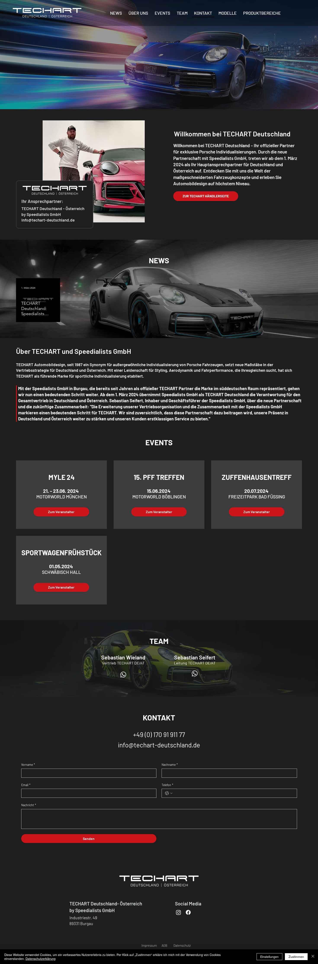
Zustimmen (296, 956)
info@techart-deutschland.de (159, 745)
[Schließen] (312, 957)
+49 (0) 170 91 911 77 (159, 734)
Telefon (167, 785)
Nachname (170, 764)
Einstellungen (269, 956)
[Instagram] (178, 912)
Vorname (28, 764)
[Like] (123, 674)
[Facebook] (188, 912)
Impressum (149, 945)
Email (26, 785)
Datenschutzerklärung (41, 958)
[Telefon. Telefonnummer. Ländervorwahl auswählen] (168, 793)
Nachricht (28, 805)
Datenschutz (182, 945)
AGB (164, 945)
